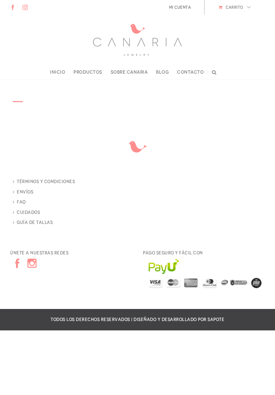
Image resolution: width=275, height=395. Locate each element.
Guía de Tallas (35, 222)
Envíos (25, 191)
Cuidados (28, 212)
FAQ (21, 202)
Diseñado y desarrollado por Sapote (178, 319)
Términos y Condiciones (46, 181)
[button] (214, 72)
